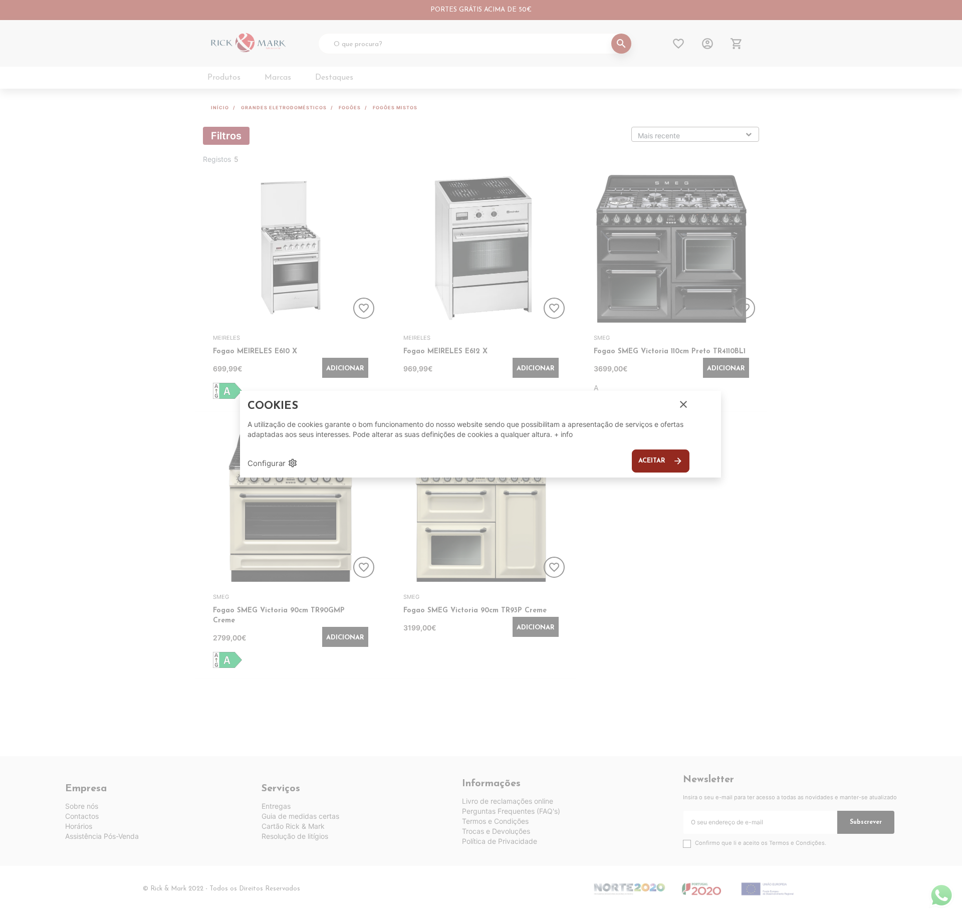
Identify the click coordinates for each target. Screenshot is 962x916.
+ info (563, 434)
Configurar (273, 463)
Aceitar (660, 461)
